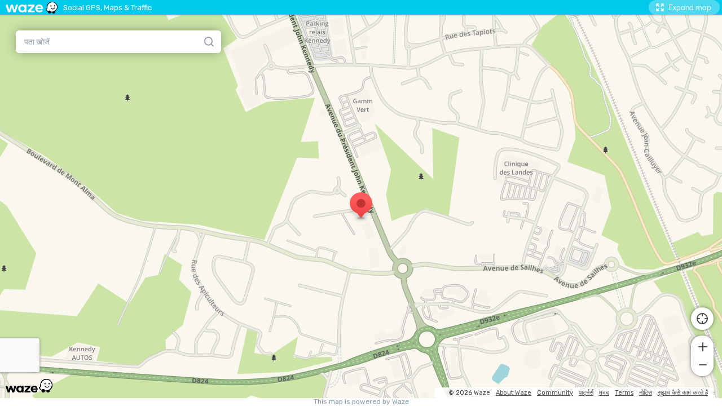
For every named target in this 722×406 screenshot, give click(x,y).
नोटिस (645, 392)
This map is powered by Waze (361, 401)
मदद (604, 392)
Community (555, 392)
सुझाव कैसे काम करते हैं (683, 392)
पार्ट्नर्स (586, 392)
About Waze (513, 392)
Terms (624, 392)
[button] (702, 346)
